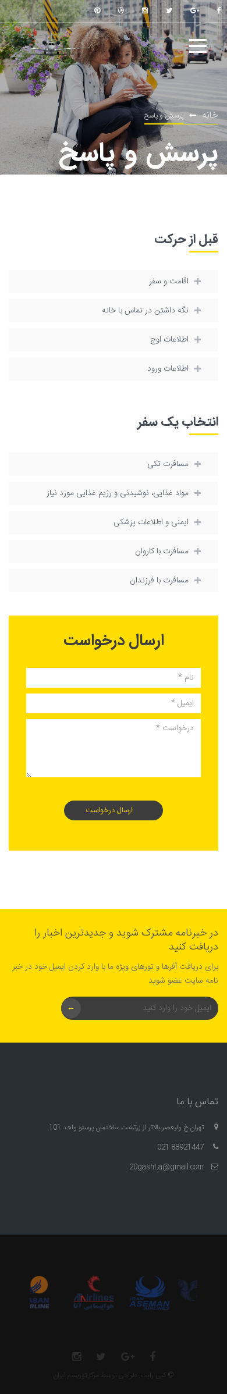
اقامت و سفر (169, 282)
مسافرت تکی (168, 464)
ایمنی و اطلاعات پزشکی (151, 522)
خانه (210, 115)
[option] (154, 1292)
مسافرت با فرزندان (159, 581)
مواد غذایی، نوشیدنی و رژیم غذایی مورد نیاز (118, 493)
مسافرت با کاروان (162, 552)
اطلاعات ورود (168, 369)
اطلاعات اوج (169, 340)
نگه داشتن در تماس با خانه (145, 311)
